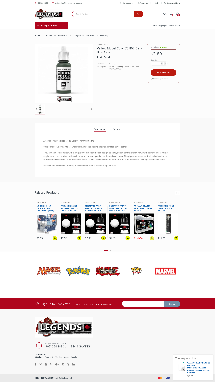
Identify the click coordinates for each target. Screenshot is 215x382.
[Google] (105, 57)
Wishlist (156, 79)
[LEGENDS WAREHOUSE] (49, 14)
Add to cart (165, 72)
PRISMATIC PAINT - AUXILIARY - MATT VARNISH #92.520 (94, 208)
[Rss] (51, 364)
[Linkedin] (73, 364)
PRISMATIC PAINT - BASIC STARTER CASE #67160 (143, 208)
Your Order (144, 3)
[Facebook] (97, 57)
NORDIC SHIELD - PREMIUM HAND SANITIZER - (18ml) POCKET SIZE (45, 209)
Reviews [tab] (117, 128)
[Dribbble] (68, 364)
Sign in (177, 3)
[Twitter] (101, 57)
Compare (165, 79)
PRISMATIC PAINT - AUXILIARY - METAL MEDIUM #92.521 (118, 208)
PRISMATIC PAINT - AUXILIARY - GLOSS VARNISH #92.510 (69, 208)
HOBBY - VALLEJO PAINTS (56, 35)
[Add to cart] (55, 238)
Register (170, 3)
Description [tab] (100, 128)
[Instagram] (46, 364)
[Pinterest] (109, 57)
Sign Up (172, 304)
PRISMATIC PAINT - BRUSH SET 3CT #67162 (166, 208)
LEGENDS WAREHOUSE (45, 378)
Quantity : (154, 60)
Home (37, 35)
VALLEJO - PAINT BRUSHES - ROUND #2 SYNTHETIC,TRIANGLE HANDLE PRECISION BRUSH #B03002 (199, 368)
